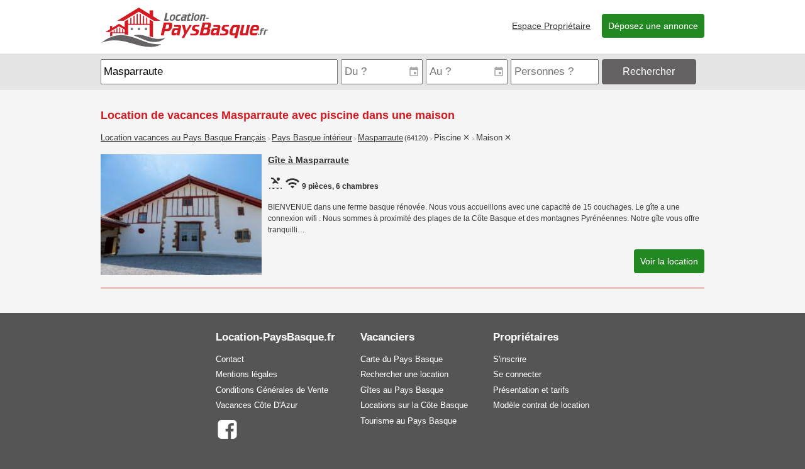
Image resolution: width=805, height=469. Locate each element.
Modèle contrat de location (541, 405)
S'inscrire (509, 359)
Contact (230, 359)
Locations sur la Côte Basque (414, 405)
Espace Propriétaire (551, 26)
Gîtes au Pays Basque (401, 390)
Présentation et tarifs (531, 390)
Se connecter (517, 374)
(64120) (416, 138)
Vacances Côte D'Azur (256, 405)
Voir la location (669, 261)
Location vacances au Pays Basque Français (183, 137)
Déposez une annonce (653, 26)
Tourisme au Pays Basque (408, 421)
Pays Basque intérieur (312, 137)
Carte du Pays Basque (401, 359)
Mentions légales (246, 374)
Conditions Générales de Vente (272, 390)
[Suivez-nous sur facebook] (227, 428)
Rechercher (649, 71)
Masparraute (380, 137)
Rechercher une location (404, 374)
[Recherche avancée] (701, 71)
